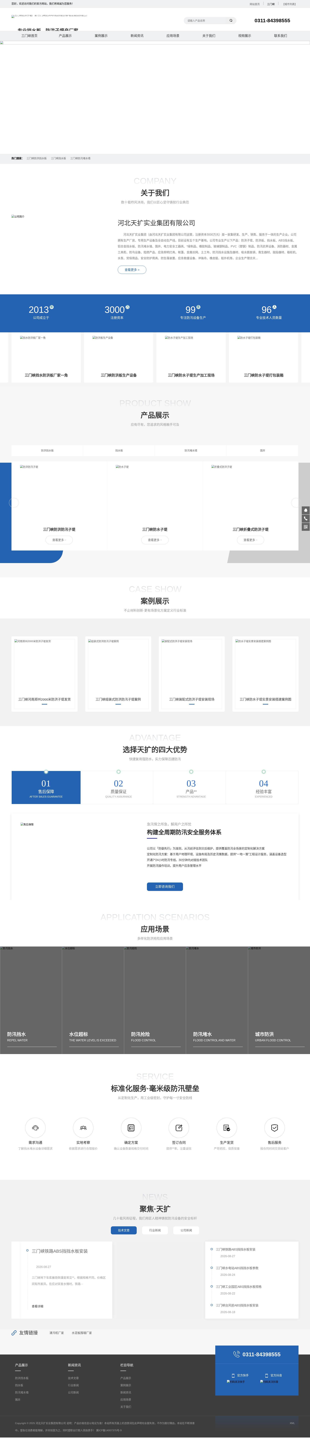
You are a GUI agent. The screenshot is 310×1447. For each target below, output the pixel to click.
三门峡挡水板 (58, 158)
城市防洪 (202, 1034)
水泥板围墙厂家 (82, 1332)
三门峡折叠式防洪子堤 (155, 530)
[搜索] (231, 20)
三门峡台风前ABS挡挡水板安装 (237, 1305)
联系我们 (280, 36)
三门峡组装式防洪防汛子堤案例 (118, 699)
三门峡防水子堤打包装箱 (191, 375)
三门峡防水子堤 (59, 530)
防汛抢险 (78, 1034)
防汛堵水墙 (191, 450)
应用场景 (172, 36)
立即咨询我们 (165, 886)
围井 (262, 450)
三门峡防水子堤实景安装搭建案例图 (265, 699)
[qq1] (306, 510)
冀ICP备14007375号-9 (109, 1430)
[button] (152, 144)
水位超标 (16, 1034)
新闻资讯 (137, 36)
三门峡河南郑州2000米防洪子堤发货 (44, 699)
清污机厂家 (57, 1332)
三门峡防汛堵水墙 (80, 158)
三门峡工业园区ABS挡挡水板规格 (239, 1287)
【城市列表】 (289, 4)
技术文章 (73, 1378)
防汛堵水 (140, 1034)
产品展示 (65, 36)
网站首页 (255, 4)
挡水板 (119, 450)
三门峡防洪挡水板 (37, 158)
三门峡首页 (29, 36)
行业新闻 (73, 1385)
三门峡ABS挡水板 (250, 530)
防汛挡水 (264, 1034)
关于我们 (208, 36)
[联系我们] (306, 519)
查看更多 (59, 540)
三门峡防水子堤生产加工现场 (118, 375)
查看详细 (28, 1306)
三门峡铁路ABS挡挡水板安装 (50, 1251)
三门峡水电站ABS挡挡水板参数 (237, 1268)
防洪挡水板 (47, 450)
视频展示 (244, 36)
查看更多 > (132, 270)
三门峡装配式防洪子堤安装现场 (191, 699)
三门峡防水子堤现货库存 (263, 375)
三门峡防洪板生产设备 (46, 375)
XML (292, 1423)
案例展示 (101, 36)
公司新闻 (73, 1392)
